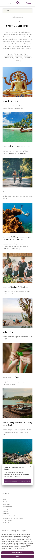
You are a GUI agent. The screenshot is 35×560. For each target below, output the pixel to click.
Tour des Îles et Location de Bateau (17, 146)
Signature (27, 57)
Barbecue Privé (8, 332)
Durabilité (19, 57)
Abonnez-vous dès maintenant (17, 481)
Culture (10, 54)
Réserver (28, 3)
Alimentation (9, 57)
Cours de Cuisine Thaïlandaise (15, 287)
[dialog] (17, 476)
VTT (5, 192)
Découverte (18, 54)
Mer (26, 54)
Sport (17, 61)
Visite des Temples (10, 101)
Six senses (17, 3)
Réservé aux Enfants (11, 377)
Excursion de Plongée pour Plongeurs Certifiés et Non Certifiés (17, 238)
